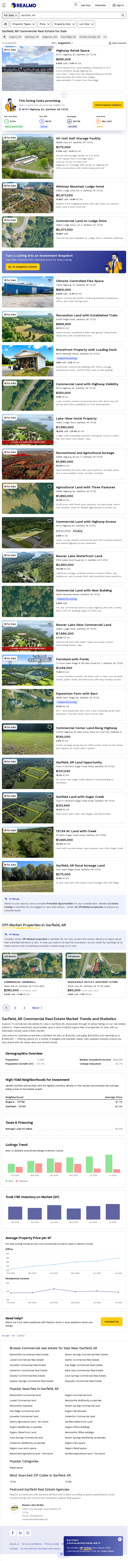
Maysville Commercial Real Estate (83, 1381)
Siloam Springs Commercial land (82, 1405)
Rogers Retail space (75, 1448)
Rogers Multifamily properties (26, 1427)
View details (64, 68)
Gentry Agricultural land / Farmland (29, 1421)
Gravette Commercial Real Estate (28, 1365)
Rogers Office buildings (77, 1427)
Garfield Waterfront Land (78, 1421)
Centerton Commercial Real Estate (28, 1370)
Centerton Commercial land (80, 1416)
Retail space (16, 1467)
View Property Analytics (108, 105)
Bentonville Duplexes (21, 1405)
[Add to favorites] (49, 49)
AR (13, 1336)
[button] (72, 15)
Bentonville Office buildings (79, 1432)
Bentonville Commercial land (25, 1395)
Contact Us (112, 1321)
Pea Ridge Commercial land (24, 1411)
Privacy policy (51, 1544)
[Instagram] (28, 1533)
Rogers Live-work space (23, 1448)
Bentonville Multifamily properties (83, 1400)
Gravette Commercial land (24, 1416)
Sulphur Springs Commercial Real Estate (32, 1381)
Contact (14, 1548)
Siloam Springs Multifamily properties (85, 1437)
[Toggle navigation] (5, 5)
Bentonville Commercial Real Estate (29, 1354)
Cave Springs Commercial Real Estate (85, 1375)
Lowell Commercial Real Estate (27, 1359)
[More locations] (105, 36)
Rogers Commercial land (78, 1395)
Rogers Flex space (75, 1443)
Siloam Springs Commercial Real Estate (86, 1354)
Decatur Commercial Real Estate (27, 1375)
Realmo (23, 5)
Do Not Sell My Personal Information (40, 1548)
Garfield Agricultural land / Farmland (85, 1453)
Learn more (107, 1551)
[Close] (120, 1539)
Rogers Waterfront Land (23, 1432)
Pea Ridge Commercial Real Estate (84, 1365)
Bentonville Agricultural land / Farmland (31, 1453)
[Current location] (4, 36)
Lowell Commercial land (23, 1400)
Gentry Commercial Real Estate (82, 1359)
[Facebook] (13, 1533)
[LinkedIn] (20, 1533)
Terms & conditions (32, 1544)
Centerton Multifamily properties (27, 1443)
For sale (5, 1336)
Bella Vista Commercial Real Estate (84, 1370)
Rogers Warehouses (75, 1411)
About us (14, 1544)
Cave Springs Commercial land (26, 1437)
